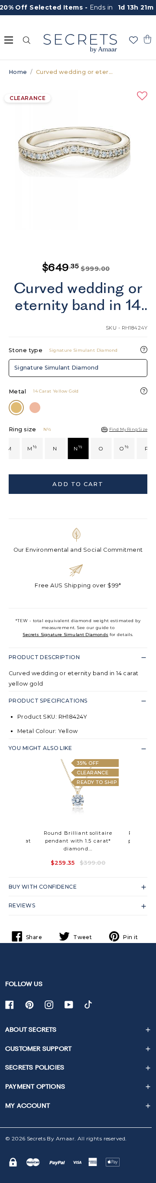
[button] (147, 39)
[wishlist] (133, 40)
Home (18, 72)
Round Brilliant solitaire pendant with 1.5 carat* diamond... (78, 841)
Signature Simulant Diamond (56, 367)
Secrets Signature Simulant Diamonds (65, 634)
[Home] (80, 43)
